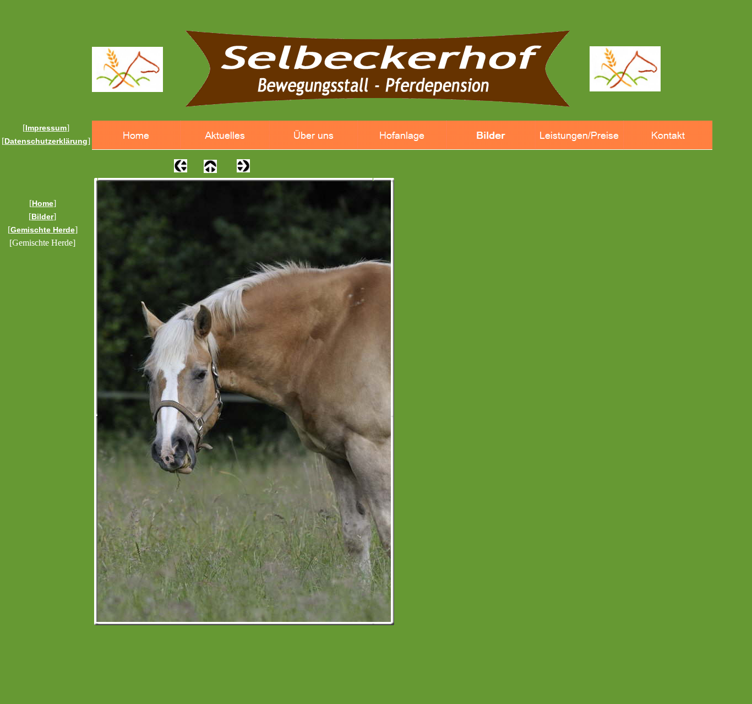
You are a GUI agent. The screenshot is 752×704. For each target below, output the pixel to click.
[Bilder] (490, 135)
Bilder (42, 216)
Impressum (46, 127)
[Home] (136, 135)
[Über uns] (313, 135)
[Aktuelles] (225, 135)
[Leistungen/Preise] (579, 135)
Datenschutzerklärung (46, 141)
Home (42, 203)
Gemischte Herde (42, 229)
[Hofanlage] (402, 135)
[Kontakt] (668, 135)
